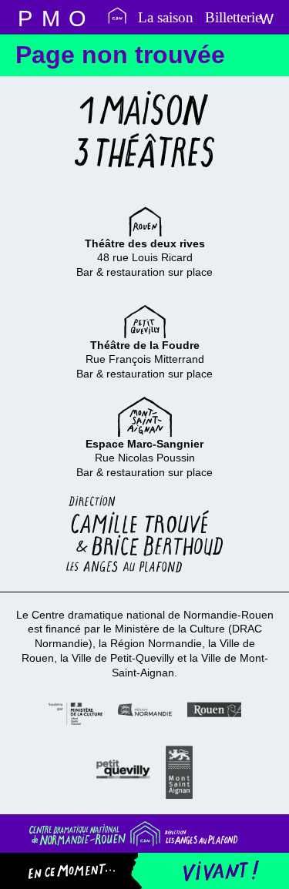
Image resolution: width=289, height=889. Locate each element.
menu (24, 17)
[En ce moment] (83, 871)
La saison (165, 17)
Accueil (117, 15)
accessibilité (77, 17)
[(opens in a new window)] (75, 712)
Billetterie (233, 17)
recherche (51, 17)
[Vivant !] (209, 871)
